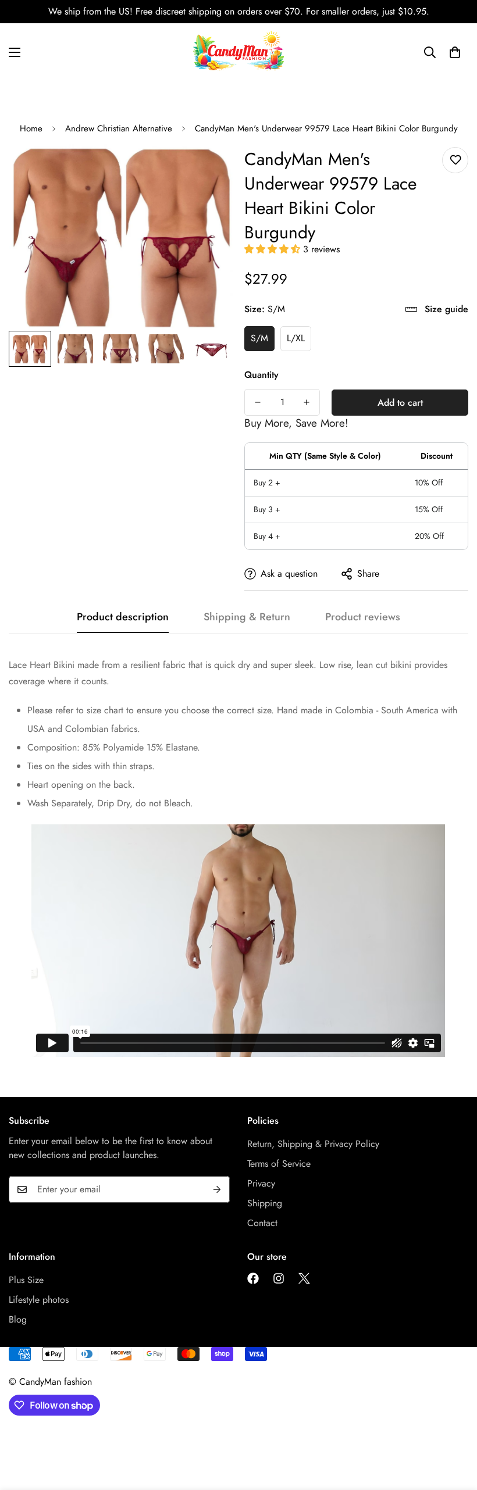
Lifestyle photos (39, 1299)
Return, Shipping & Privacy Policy (313, 1143)
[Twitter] (304, 1278)
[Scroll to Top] (454, 1426)
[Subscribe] (217, 1189)
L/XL (296, 338)
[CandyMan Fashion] (238, 52)
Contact (262, 1223)
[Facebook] (253, 1278)
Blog (18, 1319)
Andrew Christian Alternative (118, 128)
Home (31, 128)
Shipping (264, 1203)
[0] (455, 52)
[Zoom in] (208, 169)
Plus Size (26, 1280)
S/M (259, 338)
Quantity (261, 374)
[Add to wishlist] (455, 160)
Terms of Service (279, 1163)
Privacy (261, 1183)
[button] (273, 249)
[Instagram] (278, 1278)
